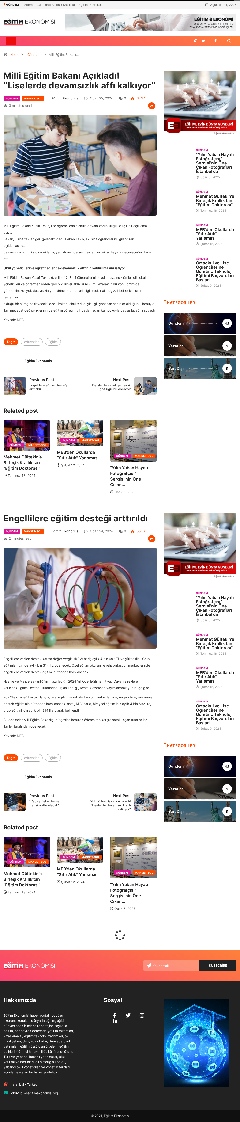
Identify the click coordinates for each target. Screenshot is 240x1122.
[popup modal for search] (228, 41)
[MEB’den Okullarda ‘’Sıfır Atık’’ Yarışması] (177, 233)
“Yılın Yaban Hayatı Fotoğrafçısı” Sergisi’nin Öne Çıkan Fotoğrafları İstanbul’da (215, 163)
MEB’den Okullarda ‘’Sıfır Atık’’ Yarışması (52, 5)
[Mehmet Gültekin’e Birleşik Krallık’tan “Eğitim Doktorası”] (177, 200)
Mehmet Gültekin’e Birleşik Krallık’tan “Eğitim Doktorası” (134, 462)
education (31, 342)
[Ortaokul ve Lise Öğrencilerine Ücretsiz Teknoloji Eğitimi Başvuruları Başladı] (177, 267)
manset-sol (33, 98)
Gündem (33, 55)
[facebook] (215, 41)
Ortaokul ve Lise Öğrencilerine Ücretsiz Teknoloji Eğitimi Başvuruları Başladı (215, 271)
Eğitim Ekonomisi (65, 98)
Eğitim (53, 342)
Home (14, 55)
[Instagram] (195, 41)
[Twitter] (203, 41)
